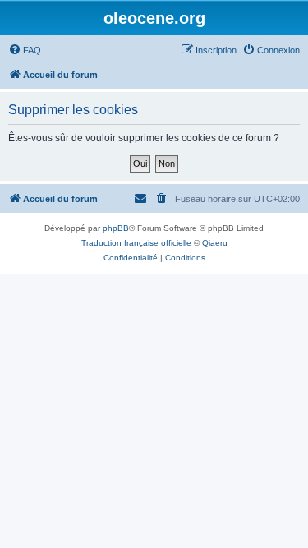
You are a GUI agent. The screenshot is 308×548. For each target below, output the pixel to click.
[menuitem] (24, 50)
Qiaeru (215, 242)
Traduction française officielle (136, 242)
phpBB (116, 228)
